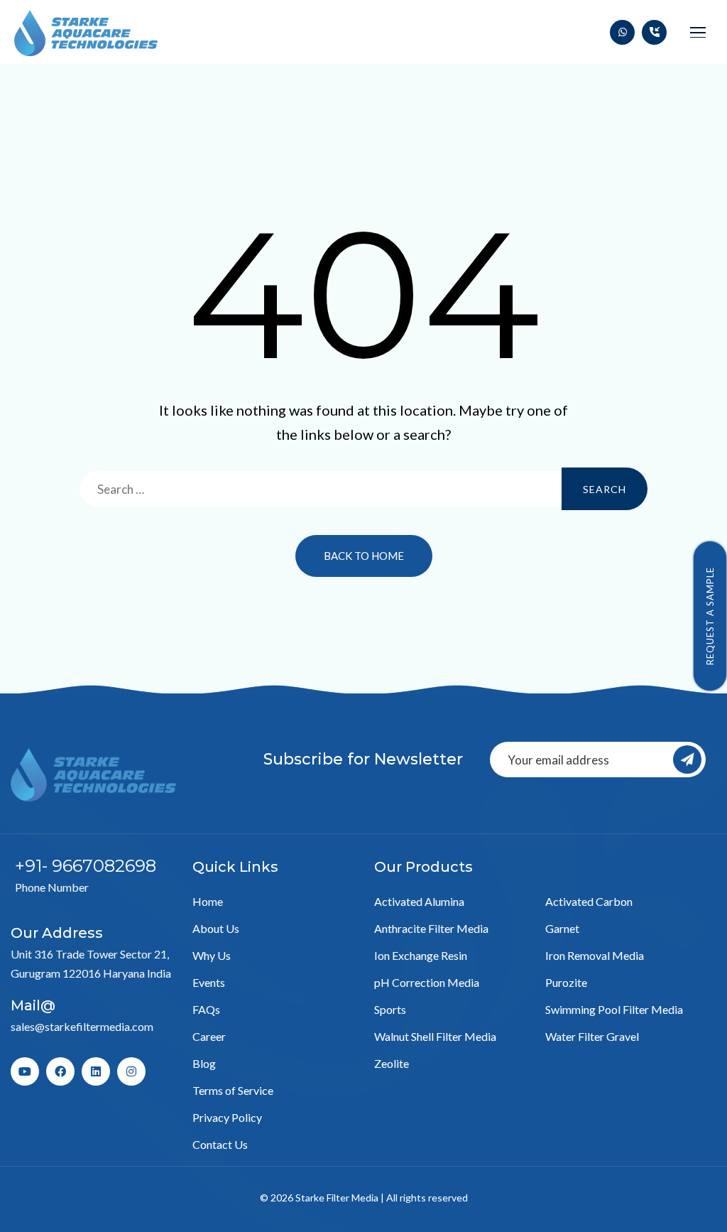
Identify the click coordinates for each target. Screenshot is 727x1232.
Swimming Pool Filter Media (614, 1009)
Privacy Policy (227, 1117)
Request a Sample (710, 616)
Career (209, 1036)
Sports (390, 1009)
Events (208, 982)
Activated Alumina (419, 901)
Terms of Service (232, 1090)
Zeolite (391, 1063)
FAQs (206, 1009)
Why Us (211, 955)
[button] (698, 32)
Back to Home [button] (364, 555)
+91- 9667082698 (85, 865)
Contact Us (220, 1144)
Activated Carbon (589, 901)
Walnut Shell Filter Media (435, 1036)
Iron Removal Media (594, 955)
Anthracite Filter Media (431, 928)
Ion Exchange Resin (420, 955)
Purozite (566, 982)
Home (207, 901)
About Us (215, 928)
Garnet (562, 928)
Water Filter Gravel (592, 1036)
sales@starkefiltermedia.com (82, 1026)
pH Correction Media (426, 982)
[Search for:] (363, 489)
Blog (204, 1063)
